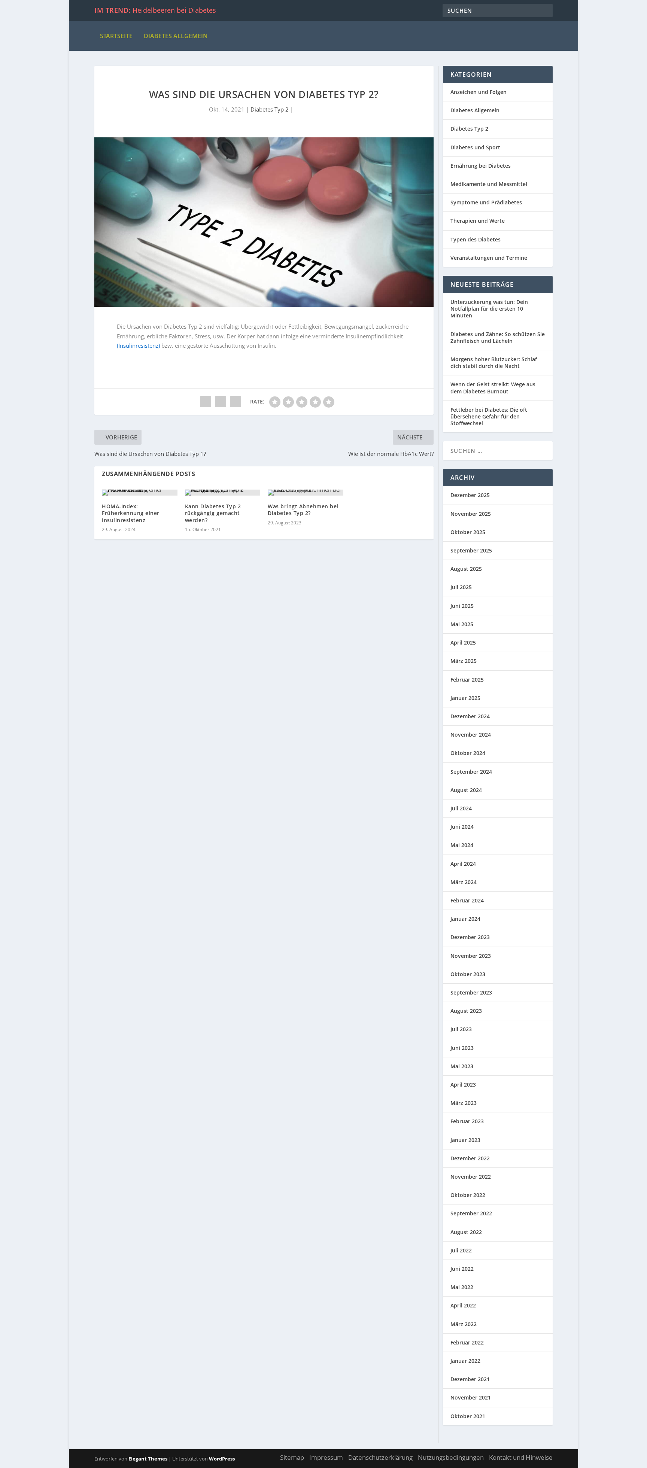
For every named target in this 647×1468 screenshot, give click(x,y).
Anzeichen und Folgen (478, 91)
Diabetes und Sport (475, 147)
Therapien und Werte (477, 220)
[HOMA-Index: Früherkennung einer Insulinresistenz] (139, 493)
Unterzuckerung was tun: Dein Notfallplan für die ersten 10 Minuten (489, 308)
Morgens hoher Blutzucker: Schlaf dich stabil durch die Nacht (493, 362)
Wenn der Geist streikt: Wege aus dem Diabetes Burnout (492, 388)
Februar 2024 (467, 900)
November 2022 (470, 1176)
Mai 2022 (461, 1287)
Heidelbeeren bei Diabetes (174, 10)
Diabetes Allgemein (176, 36)
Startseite (116, 36)
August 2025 (466, 568)
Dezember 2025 (470, 495)
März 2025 (463, 660)
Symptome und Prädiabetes (486, 202)
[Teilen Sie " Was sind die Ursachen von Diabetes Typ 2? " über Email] (220, 401)
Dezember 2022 (470, 1158)
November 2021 (470, 1397)
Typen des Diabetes (475, 239)
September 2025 (471, 550)
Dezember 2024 (470, 716)
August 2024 (466, 790)
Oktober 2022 (467, 1195)
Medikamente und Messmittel (488, 184)
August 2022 (466, 1232)
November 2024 (470, 734)
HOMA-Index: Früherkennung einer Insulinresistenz (131, 513)
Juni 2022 (462, 1268)
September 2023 (471, 992)
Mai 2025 (461, 624)
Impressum (326, 1457)
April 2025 (463, 642)
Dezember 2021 (470, 1379)
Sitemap (292, 1457)
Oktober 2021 (467, 1416)
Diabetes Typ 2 (269, 109)
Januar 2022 (465, 1360)
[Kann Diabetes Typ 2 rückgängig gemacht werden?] (223, 493)
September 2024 (471, 771)
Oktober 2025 (467, 532)
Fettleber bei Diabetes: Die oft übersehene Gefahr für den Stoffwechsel (488, 416)
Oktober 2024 (467, 752)
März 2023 (463, 1102)
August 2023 (466, 1010)
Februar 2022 (467, 1342)
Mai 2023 (461, 1066)
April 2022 (463, 1305)
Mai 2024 (461, 845)
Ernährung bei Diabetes (480, 165)
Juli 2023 (461, 1029)
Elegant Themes (147, 1458)
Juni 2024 (462, 826)
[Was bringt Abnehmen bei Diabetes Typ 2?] (305, 493)
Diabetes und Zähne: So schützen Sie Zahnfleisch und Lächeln (497, 337)
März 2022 (463, 1324)
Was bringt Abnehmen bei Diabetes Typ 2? (303, 510)
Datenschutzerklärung (380, 1457)
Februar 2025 (467, 679)
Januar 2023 (465, 1139)
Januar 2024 (465, 918)
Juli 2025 (461, 587)
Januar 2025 (465, 697)
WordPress (222, 1458)
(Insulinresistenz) (138, 345)
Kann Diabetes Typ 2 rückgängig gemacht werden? (213, 513)
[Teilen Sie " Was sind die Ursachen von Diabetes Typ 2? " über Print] (235, 401)
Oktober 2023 (467, 974)
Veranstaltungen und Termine (488, 257)
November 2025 (470, 513)
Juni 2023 (462, 1047)
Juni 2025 (462, 605)
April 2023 (463, 1084)
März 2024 (463, 882)
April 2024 (463, 863)
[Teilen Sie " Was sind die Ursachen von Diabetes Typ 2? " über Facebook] (205, 401)
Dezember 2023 (470, 937)
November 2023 (470, 955)
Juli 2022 (461, 1250)
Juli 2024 (461, 808)
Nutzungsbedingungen (451, 1457)
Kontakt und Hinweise (521, 1457)
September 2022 (471, 1213)
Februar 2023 (467, 1121)
